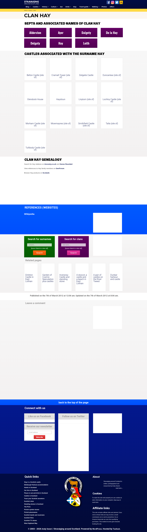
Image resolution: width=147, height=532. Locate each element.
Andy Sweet (47, 529)
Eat (61, 7)
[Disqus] (56, 329)
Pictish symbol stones (31, 509)
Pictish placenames (30, 512)
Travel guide (83, 7)
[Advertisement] (106, 317)
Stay (74, 7)
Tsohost (116, 529)
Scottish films (29, 518)
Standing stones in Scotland (33, 504)
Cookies (97, 493)
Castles (35, 7)
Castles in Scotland (30, 496)
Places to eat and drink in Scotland (36, 493)
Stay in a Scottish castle (32, 482)
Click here (116, 500)
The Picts (27, 507)
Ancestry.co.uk (50, 164)
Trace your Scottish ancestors (34, 498)
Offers (112, 7)
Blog (27, 7)
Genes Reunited (66, 164)
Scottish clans (29, 501)
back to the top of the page (73, 402)
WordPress (97, 529)
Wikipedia (29, 214)
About (96, 476)
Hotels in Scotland (30, 487)
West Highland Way (30, 523)
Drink (67, 7)
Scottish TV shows (30, 520)
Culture (53, 7)
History (44, 7)
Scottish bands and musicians (34, 515)
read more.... (119, 488)
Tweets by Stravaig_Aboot (66, 420)
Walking (95, 7)
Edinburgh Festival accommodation (36, 485)
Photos (104, 7)
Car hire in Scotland (31, 490)
